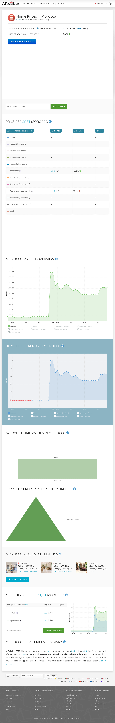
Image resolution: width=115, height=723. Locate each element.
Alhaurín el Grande (40, 707)
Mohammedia (39, 698)
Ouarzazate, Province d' (13, 695)
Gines (97, 701)
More (7, 709)
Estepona (37, 701)
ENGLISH (74, 681)
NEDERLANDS (94, 679)
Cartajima (37, 704)
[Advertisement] (57, 235)
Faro (96, 707)
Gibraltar (69, 701)
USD (63, 28)
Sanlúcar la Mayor (101, 704)
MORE (59, 4)
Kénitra (8, 704)
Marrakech (37, 695)
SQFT (26, 122)
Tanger (97, 695)
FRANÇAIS (49, 679)
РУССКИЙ (106, 681)
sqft (37, 28)
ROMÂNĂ (106, 679)
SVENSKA (95, 681)
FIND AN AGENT (45, 4)
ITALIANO (64, 681)
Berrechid (9, 701)
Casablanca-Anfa (71, 695)
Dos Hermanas (100, 698)
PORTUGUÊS (71, 679)
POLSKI (82, 679)
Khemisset (9, 698)
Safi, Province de (71, 698)
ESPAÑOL (60, 679)
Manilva (68, 707)
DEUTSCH (84, 681)
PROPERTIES (27, 4)
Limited (57, 718)
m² (48, 676)
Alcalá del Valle (10, 707)
